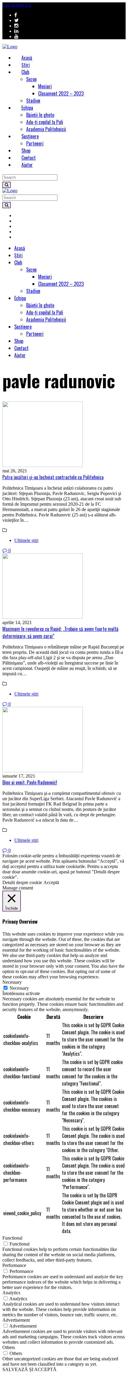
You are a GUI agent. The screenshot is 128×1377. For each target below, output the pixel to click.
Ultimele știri (26, 540)
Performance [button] (14, 1265)
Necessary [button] (12, 982)
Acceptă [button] (51, 882)
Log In (8, 4)
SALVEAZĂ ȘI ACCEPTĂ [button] (29, 1369)
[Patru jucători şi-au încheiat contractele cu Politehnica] (64, 435)
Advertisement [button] (16, 1320)
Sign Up (23, 4)
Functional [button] (12, 1237)
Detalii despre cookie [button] (22, 882)
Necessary (19, 988)
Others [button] (8, 1347)
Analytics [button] (11, 1292)
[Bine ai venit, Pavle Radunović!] (64, 740)
